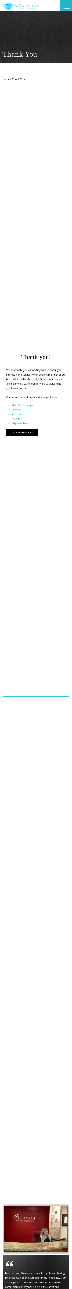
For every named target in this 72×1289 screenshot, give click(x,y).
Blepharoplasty (20, 423)
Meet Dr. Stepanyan (23, 405)
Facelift (16, 418)
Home (6, 79)
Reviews (16, 409)
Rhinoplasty (18, 414)
